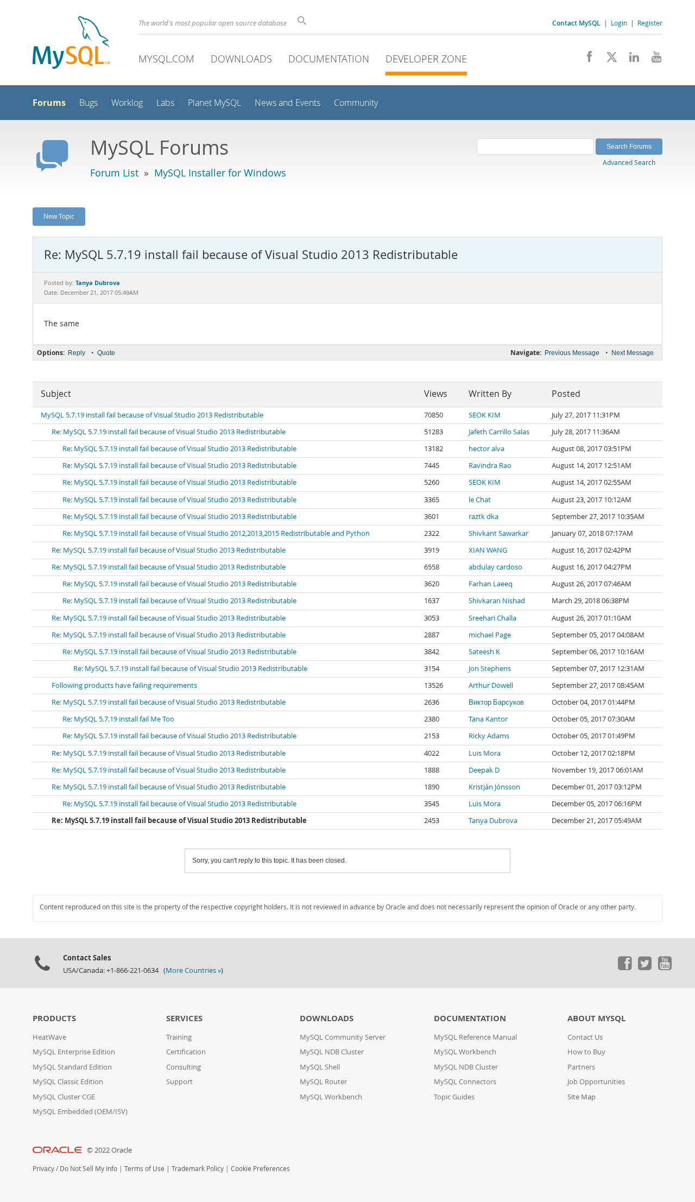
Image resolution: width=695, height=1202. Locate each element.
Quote (106, 353)
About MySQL (596, 1018)
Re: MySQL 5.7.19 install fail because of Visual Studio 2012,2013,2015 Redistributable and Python (216, 533)
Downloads (241, 58)
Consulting (183, 1067)
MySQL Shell (320, 1067)
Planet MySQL (214, 103)
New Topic (58, 216)
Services (184, 1018)
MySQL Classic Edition (68, 1081)
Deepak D (484, 770)
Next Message (632, 353)
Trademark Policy (198, 1169)
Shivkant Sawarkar (498, 533)
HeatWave (49, 1037)
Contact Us (585, 1037)
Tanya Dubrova (493, 820)
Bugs (88, 103)
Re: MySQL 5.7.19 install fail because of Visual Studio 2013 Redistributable (169, 431)
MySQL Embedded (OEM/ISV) (80, 1111)
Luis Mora (485, 753)
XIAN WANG (488, 550)
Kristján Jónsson (494, 787)
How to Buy (586, 1052)
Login (619, 22)
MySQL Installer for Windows (220, 172)
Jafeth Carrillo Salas (499, 431)
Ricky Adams (489, 736)
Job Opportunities (596, 1081)
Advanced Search (629, 162)
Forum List (114, 172)
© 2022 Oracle (109, 1150)
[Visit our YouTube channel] (652, 60)
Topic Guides (454, 1097)
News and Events (287, 103)
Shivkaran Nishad (497, 600)
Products (54, 1018)
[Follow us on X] (608, 60)
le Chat (480, 499)
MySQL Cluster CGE (64, 1097)
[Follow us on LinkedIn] (630, 60)
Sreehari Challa (492, 618)
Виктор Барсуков (496, 702)
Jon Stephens (490, 668)
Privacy (43, 1169)
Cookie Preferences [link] (260, 1169)
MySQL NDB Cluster (332, 1052)
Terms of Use (144, 1169)
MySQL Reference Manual (475, 1037)
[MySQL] (71, 44)
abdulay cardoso (495, 567)
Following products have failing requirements (124, 685)
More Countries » (193, 970)
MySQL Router (323, 1081)
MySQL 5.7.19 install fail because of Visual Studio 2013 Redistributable (152, 415)
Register (649, 22)
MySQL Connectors (465, 1081)
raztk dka (483, 516)
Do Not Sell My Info (88, 1169)
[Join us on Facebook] (586, 60)
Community (356, 103)
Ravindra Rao (490, 465)
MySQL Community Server (343, 1037)
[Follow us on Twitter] (644, 967)
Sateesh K (484, 651)
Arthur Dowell (491, 685)
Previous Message (572, 353)
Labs (165, 103)
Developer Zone (426, 58)
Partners (581, 1067)
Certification (186, 1052)
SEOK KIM (485, 415)
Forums (49, 103)
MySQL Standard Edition (72, 1067)
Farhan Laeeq (491, 584)
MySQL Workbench (331, 1097)
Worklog (127, 103)
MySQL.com (166, 58)
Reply (76, 353)
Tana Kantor (488, 719)
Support (179, 1081)
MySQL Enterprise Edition (74, 1052)
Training (179, 1037)
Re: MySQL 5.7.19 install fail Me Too (118, 719)
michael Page (490, 635)
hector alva (486, 448)
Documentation (328, 58)
